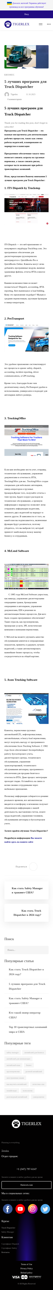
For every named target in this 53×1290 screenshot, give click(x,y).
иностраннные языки (15, 1078)
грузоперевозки (13, 1071)
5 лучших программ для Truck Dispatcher (27, 986)
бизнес (29, 1065)
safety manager (13, 1052)
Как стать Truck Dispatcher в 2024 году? (26, 972)
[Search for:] (26, 950)
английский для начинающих (18, 1059)
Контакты (5, 1252)
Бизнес (9, 75)
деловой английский (33, 1071)
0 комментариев (15, 99)
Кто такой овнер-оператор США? (24, 1015)
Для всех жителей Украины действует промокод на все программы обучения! (27, 5)
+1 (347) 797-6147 (26, 1169)
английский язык (13, 1065)
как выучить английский (16, 1084)
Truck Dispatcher (8, 1228)
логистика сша (38, 1084)
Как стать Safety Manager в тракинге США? (25, 1001)
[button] (26, 14)
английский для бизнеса (34, 1052)
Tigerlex (14, 94)
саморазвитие (38, 1097)
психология (27, 1091)
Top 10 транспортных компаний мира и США (28, 1029)
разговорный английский (17, 1097)
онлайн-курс (12, 1091)
